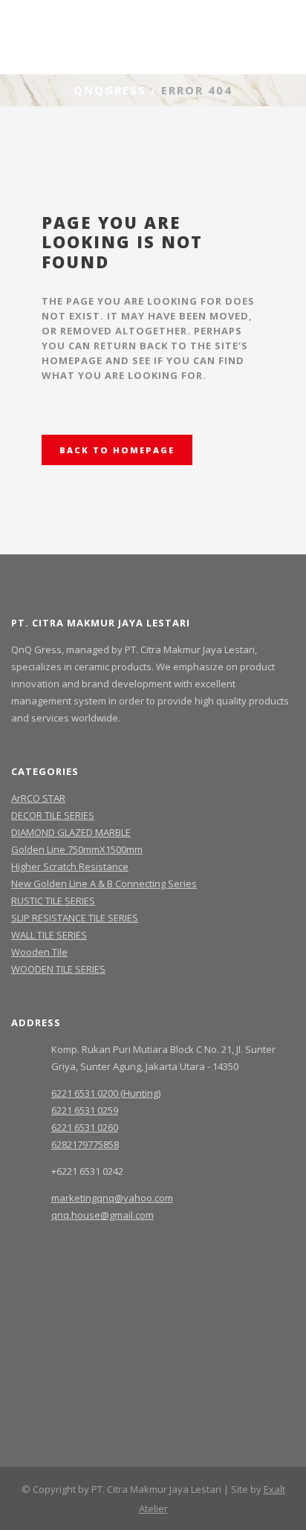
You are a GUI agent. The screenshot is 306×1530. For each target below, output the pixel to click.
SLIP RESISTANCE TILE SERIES (74, 917)
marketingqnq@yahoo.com (112, 1198)
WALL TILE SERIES (49, 934)
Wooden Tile (39, 952)
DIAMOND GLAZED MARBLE (71, 832)
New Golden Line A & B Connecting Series (104, 883)
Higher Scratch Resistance (69, 866)
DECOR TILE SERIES (52, 815)
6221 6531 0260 (84, 1127)
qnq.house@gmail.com (102, 1215)
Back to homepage (117, 450)
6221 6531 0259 (84, 1110)
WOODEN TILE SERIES (58, 969)
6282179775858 (85, 1144)
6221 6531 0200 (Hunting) (105, 1093)
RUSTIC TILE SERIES (53, 900)
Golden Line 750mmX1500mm (77, 849)
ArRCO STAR (38, 798)
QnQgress (110, 89)
